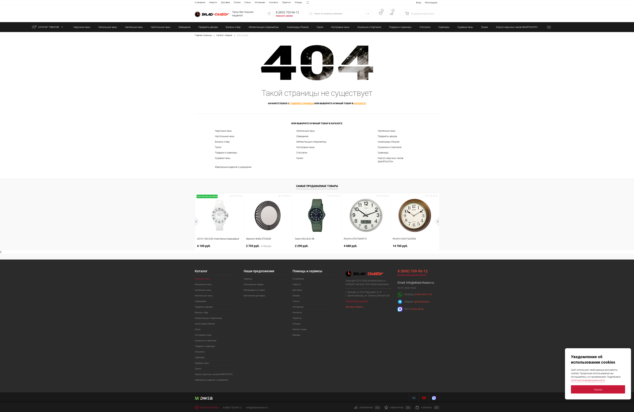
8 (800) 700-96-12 (287, 12)
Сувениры (383, 152)
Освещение (302, 136)
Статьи (247, 2)
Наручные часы (223, 131)
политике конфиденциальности (588, 380)
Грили (218, 147)
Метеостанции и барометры (311, 141)
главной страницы (302, 103)
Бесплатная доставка (254, 295)
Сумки (299, 158)
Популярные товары (254, 284)
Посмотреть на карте (357, 301)
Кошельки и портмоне (389, 147)
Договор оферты (355, 306)
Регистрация (431, 2)
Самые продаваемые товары (317, 186)
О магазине (200, 2)
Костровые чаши (305, 147)
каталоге (359, 103)
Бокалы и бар (222, 141)
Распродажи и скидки (254, 290)
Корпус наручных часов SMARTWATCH (390, 160)
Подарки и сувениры (226, 152)
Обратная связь (209, 407)
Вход (418, 2)
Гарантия (286, 2)
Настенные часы (387, 131)
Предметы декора (387, 136)
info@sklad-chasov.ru (420, 282)
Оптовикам (260, 2)
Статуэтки (301, 152)
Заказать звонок (284, 16)
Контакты (273, 2)
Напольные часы (305, 131)
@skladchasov (422, 301)
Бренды (296, 335)
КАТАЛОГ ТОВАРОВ (48, 27)
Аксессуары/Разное (388, 141)
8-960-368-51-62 (423, 294)
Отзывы (298, 2)
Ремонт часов (299, 329)
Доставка (225, 2)
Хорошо (598, 389)
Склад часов (416, 309)
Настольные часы (224, 136)
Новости (213, 2)
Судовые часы (222, 158)
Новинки (248, 279)
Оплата (237, 2)
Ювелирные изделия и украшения (233, 167)
